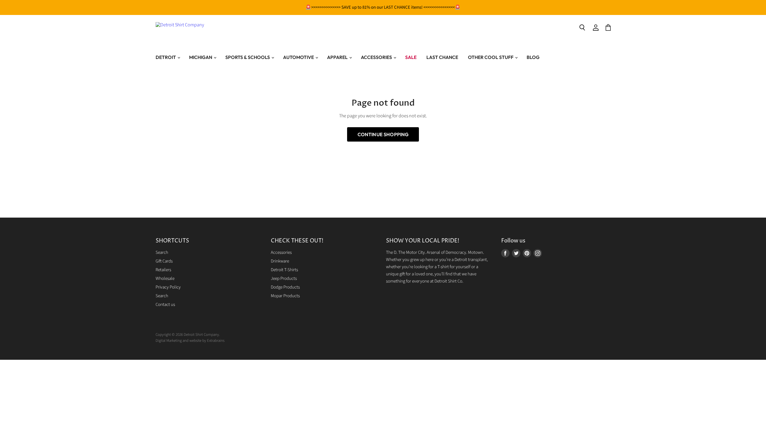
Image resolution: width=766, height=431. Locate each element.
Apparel (338, 57)
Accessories (377, 57)
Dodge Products (285, 287)
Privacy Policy (168, 287)
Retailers (163, 270)
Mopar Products (285, 296)
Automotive (299, 57)
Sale (411, 57)
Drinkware (280, 261)
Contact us (165, 304)
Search (162, 252)
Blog (533, 57)
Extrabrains (215, 340)
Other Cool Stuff (491, 57)
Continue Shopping (383, 134)
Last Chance (442, 57)
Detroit (166, 57)
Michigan (201, 57)
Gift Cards (164, 261)
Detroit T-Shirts (284, 270)
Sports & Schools (248, 57)
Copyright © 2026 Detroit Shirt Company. (188, 334)
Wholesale (165, 278)
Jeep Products (284, 278)
